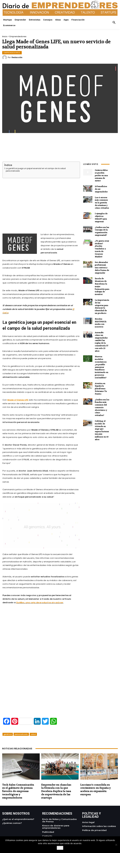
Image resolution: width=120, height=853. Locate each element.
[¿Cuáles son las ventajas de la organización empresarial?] (87, 229)
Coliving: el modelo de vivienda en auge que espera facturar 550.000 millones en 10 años (102, 430)
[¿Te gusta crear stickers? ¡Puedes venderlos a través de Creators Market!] (87, 243)
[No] (116, 844)
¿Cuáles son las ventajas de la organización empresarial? (102, 231)
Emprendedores (18, 36)
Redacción (17, 57)
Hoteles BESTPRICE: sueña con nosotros (101, 323)
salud (33, 734)
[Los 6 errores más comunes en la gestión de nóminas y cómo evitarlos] (87, 199)
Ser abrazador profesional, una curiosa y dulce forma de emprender (102, 267)
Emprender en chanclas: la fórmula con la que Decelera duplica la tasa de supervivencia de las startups (56, 791)
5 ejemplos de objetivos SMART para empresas (101, 217)
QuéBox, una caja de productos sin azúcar (39, 602)
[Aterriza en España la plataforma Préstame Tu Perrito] (87, 385)
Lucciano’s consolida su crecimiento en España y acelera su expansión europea (95, 789)
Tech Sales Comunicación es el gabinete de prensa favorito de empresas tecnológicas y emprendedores (18, 791)
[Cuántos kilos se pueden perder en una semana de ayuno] (87, 172)
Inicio (5, 36)
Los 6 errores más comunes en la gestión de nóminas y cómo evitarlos (102, 202)
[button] (114, 22)
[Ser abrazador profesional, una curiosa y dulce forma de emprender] (87, 264)
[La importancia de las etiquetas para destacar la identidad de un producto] (87, 302)
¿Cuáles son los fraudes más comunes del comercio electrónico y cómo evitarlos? (102, 407)
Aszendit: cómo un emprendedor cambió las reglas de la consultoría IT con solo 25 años (101, 341)
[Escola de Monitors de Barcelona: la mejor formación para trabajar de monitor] (87, 280)
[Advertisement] (41, 202)
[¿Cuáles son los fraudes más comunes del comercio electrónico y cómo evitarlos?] (87, 401)
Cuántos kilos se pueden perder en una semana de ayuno (101, 175)
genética (8, 734)
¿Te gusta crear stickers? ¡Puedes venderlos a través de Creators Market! (102, 249)
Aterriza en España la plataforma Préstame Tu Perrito (101, 388)
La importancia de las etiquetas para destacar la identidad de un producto (102, 306)
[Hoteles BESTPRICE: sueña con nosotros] (87, 321)
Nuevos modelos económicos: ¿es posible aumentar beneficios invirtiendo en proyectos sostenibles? (101, 367)
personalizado (21, 734)
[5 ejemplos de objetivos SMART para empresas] (87, 215)
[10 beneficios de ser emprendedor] (87, 188)
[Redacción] (5, 57)
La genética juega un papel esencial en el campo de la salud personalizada (36, 169)
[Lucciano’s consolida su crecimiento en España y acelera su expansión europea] (99, 766)
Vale (60, 848)
